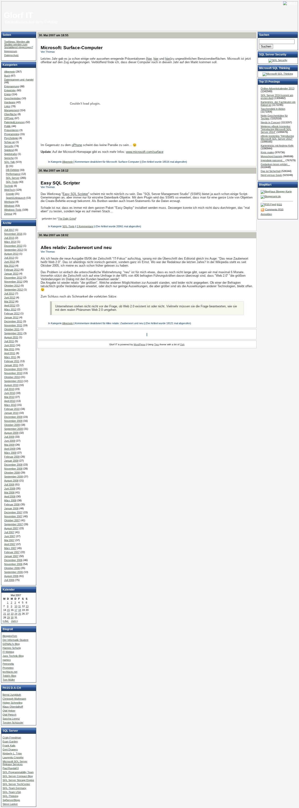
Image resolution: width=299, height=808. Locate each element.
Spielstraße (10, 154)
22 (8, 613)
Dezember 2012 (13, 277)
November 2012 (13, 281)
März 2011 (10, 357)
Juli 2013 (9, 257)
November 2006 (13, 564)
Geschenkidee (12, 98)
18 (19, 610)
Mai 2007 (9, 540)
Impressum (10, 51)
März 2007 (10, 548)
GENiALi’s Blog (11, 644)
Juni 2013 (9, 261)
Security (9, 146)
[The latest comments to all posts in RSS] (262, 209)
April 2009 (9, 448)
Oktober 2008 (12, 472)
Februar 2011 (11, 361)
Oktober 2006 (12, 568)
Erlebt (7, 94)
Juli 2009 (9, 436)
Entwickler (10, 90)
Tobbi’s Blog (9, 675)
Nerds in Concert (270, 122)
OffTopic (9, 118)
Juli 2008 (9, 484)
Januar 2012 (11, 317)
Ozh (182, 344)
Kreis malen (267, 152)
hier (149, 58)
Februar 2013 (12, 269)
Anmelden (266, 214)
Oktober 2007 (12, 520)
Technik (8, 185)
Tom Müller (9, 679)
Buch (7, 75)
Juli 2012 (9, 293)
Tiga (156, 344)
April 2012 (9, 305)
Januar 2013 (11, 273)
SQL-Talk (9, 162)
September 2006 (13, 572)
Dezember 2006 (13, 560)
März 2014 (10, 241)
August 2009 (11, 432)
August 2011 (11, 337)
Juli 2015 (9, 237)
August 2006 (11, 576)
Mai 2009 (9, 444)
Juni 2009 (9, 440)
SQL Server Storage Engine (18, 780)
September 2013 (13, 249)
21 (4, 613)
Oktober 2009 (12, 424)
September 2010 (13, 381)
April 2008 (9, 496)
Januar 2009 (11, 460)
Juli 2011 (9, 341)
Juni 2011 (9, 345)
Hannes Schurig (12, 647)
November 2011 (13, 325)
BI (7, 166)
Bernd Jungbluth (12, 694)
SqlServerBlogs (11, 800)
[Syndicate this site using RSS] (268, 204)
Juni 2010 (9, 393)
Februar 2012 (12, 313)
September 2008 (13, 476)
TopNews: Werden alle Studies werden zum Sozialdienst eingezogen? (18, 44)
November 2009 (13, 420)
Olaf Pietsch (9, 714)
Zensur (8, 213)
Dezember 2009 (13, 416)
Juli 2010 (9, 389)
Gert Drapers (10, 749)
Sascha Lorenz (11, 718)
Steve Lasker (10, 804)
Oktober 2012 (12, 285)
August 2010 (11, 385)
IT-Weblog (8, 651)
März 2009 (10, 452)
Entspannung (11, 86)
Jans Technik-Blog (13, 655)
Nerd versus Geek (271, 175)
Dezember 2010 (13, 369)
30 (12, 617)
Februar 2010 (12, 409)
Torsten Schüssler (13, 722)
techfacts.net (10, 671)
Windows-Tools (12, 209)
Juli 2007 (9, 532)
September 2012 (13, 289)
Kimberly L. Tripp (12, 753)
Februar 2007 (12, 552)
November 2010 (13, 373)
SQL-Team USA (12, 792)
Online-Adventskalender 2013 (277, 88)
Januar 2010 (11, 412)
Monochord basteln (271, 156)
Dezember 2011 (13, 321)
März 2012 (10, 309)
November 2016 (13, 233)
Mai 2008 (9, 492)
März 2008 (10, 500)
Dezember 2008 (13, 464)
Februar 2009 (12, 456)
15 (8, 610)
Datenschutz (11, 55)
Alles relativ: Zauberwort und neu (76, 247)
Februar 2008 (12, 504)
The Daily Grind (67, 218)
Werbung (9, 201)
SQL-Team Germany (14, 788)
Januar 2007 (11, 556)
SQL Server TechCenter (16, 784)
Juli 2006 (9, 580)
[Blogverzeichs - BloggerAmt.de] (271, 196)
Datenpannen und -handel (18, 79)
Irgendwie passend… (273, 160)
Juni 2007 (9, 536)
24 (15, 613)
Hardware (9, 102)
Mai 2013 (9, 265)
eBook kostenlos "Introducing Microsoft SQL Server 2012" (277, 137)
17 (15, 610)
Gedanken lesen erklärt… (275, 164)
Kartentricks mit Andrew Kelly (277, 145)
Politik (7, 126)
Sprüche (9, 158)
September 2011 (13, 333)
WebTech (9, 189)
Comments (274, 209)
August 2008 (11, 480)
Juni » (14, 621)
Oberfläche (10, 114)
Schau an (9, 142)
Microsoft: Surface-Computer (72, 47)
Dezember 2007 (13, 512)
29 (8, 617)
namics (7, 659)
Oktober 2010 (12, 377)
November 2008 (13, 468)
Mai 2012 (9, 301)
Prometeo (8, 667)
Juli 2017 (9, 229)
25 (19, 613)
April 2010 (9, 401)
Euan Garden (10, 741)
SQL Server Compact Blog (18, 776)
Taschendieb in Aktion (273, 108)
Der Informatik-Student (15, 640)
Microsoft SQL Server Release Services (15, 763)
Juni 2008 (9, 488)
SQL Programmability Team (18, 772)
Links (7, 106)
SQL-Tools (12, 181)
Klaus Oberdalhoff (13, 706)
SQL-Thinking (10, 796)
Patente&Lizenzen (14, 122)
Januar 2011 (11, 365)
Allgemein (9, 71)
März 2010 (10, 405)
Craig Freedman (12, 737)
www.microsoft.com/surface (144, 152)
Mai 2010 (9, 397)
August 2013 (11, 253)
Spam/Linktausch (15, 197)
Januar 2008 (11, 508)
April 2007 (9, 544)
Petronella (8, 663)
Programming (11, 134)
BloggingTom (10, 636)
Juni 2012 (9, 297)
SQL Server (12, 177)
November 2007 (13, 516)
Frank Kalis (9, 745)
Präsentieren (11, 130)
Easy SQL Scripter (60, 182)
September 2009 (13, 428)
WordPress (139, 344)
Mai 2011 (9, 349)
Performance (13, 174)
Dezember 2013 (13, 245)
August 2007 (11, 528)
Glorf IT (18, 15)
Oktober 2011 (12, 329)
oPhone (77, 145)
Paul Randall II (11, 768)
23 (12, 613)
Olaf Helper (9, 710)
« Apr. (6, 621)
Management (11, 110)
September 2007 (13, 524)
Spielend (9, 150)
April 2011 (9, 353)
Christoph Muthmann (14, 698)
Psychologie (11, 138)
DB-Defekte (12, 170)
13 (27, 606)
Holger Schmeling (12, 702)
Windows (9, 205)
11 (19, 606)
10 (15, 606)
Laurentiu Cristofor (13, 757)
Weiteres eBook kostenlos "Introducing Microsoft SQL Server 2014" (276, 129)
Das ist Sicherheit (271, 171)
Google (10, 193)
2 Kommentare (85, 226)
